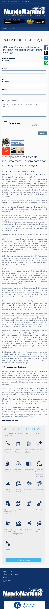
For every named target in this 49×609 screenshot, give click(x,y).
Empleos (8, 580)
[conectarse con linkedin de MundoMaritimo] (46, 58)
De (3, 80)
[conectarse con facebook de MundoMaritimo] (46, 47)
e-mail (4, 68)
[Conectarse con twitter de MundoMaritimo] (46, 53)
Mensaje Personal (9, 101)
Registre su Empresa (24, 560)
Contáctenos (9, 571)
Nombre (5, 61)
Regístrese (8, 577)
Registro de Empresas (11, 574)
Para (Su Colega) (8, 58)
